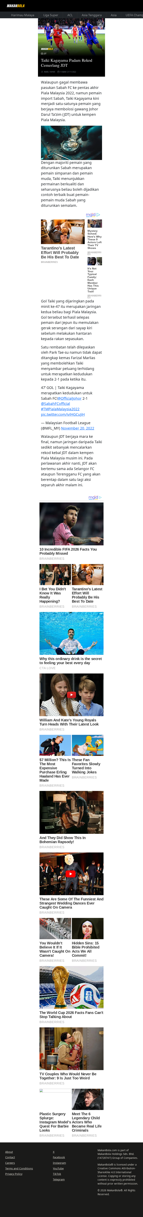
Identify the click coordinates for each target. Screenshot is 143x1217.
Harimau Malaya (22, 15)
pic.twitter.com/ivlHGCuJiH (63, 414)
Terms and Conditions (19, 1168)
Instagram (59, 1163)
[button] (71, 142)
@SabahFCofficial (55, 403)
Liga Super (50, 15)
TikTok (57, 1174)
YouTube (58, 1168)
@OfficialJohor (70, 398)
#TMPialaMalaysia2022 (60, 409)
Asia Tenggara (92, 15)
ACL (70, 15)
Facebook (59, 1157)
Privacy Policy (13, 1174)
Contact (10, 1157)
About (9, 1152)
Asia (114, 15)
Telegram (59, 1179)
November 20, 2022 (77, 428)
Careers (10, 1163)
